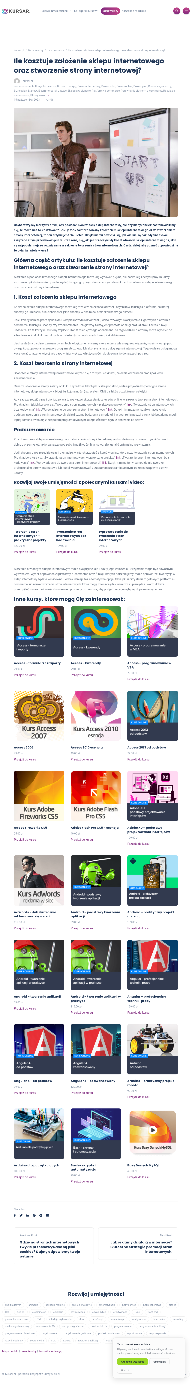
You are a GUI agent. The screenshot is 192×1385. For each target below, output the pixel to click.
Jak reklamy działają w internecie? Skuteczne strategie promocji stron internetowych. (141, 1247)
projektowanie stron (109, 1333)
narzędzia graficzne (72, 1326)
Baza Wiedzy (28, 1351)
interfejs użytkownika (60, 1319)
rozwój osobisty (14, 1340)
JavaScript (97, 1319)
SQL (53, 1340)
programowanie (122, 1326)
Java (82, 1319)
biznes (172, 1304)
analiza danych (13, 1304)
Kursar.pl (28, 80)
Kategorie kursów (85, 11)
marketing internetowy (17, 1326)
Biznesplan (20, 90)
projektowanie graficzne (78, 1333)
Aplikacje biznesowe (44, 86)
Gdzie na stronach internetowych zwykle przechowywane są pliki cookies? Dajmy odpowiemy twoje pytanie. (50, 1249)
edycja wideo (77, 1312)
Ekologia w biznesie (79, 90)
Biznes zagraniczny (159, 86)
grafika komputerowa (16, 1319)
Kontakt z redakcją (134, 11)
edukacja (58, 1312)
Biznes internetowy (89, 86)
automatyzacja (107, 1304)
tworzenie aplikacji (88, 1340)
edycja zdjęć (99, 1312)
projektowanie (49, 1333)
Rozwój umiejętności (55, 11)
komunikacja (117, 1319)
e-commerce (39, 1312)
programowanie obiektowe (19, 1333)
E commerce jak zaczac (52, 90)
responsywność (157, 1333)
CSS (7, 1312)
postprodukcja (99, 1326)
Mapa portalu (10, 1351)
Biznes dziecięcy (66, 86)
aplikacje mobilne (55, 1304)
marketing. (178, 1319)
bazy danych (129, 1304)
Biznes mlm (108, 86)
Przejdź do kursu (25, 552)
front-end (153, 1312)
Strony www (37, 95)
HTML (39, 1319)
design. (21, 1312)
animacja (33, 1304)
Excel (137, 1312)
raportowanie (134, 1333)
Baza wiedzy (110, 11)
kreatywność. (139, 1319)
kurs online (159, 1319)
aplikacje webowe (82, 1304)
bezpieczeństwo (152, 1304)
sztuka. (67, 1340)
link (129, 404)
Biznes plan (140, 86)
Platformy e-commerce (106, 90)
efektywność (120, 1312)
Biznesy (32, 90)
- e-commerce (22, 86)
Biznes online (124, 86)
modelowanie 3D (45, 1326)
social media (37, 1340)
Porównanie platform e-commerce (141, 90)
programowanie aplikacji (152, 1326)
